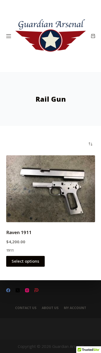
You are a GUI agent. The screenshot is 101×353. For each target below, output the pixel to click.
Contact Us (25, 308)
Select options (25, 261)
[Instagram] (27, 290)
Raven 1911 (19, 232)
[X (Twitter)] (18, 290)
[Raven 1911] (50, 188)
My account (75, 308)
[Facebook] (8, 290)
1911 (10, 250)
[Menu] (8, 36)
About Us (50, 308)
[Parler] (36, 290)
